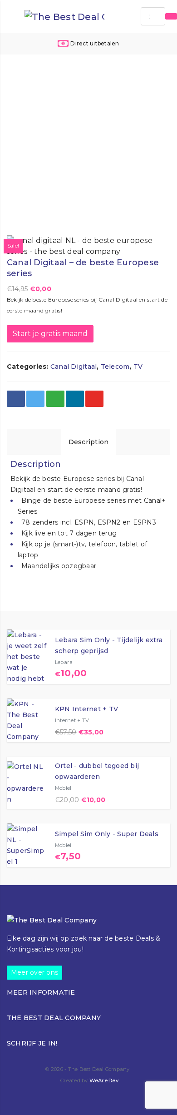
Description (89, 442)
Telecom (115, 366)
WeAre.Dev (103, 1080)
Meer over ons (34, 972)
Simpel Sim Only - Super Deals (106, 834)
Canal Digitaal (73, 366)
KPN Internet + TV (86, 709)
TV (138, 366)
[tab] (89, 442)
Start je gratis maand (50, 333)
